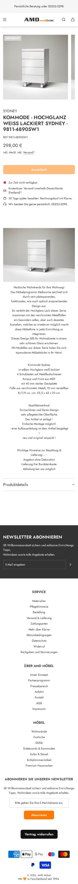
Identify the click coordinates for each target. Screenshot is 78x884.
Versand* (28, 152)
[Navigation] (4, 19)
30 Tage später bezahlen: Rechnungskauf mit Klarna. (40, 198)
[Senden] (70, 564)
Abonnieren (39, 815)
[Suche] (63, 19)
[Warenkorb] (72, 19)
